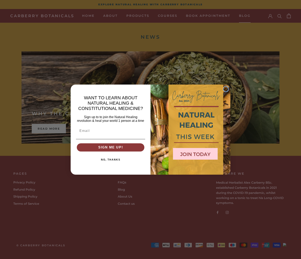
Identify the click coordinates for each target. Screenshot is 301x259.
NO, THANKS (110, 159)
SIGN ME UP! (110, 147)
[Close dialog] (225, 89)
